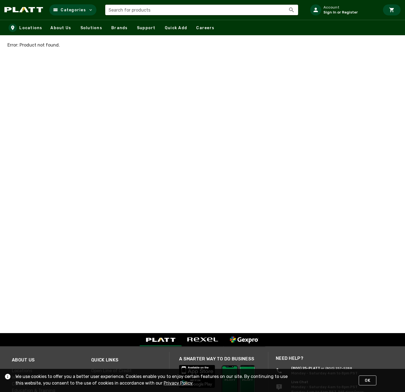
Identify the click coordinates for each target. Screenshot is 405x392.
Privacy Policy (178, 383)
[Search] (291, 10)
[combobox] (201, 10)
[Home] (24, 10)
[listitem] (343, 10)
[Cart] (392, 9)
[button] (72, 9)
